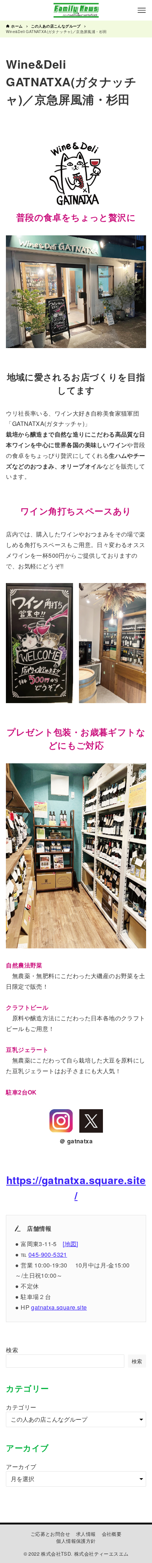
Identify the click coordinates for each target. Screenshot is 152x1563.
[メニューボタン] (141, 10)
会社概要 (112, 1533)
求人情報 (86, 1533)
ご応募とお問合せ (50, 1533)
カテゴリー (21, 1407)
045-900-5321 (47, 1254)
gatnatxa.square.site (59, 1307)
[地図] (70, 1244)
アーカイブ (21, 1466)
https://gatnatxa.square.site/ (76, 1187)
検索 (12, 1350)
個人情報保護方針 (76, 1540)
